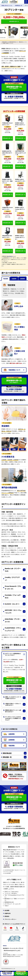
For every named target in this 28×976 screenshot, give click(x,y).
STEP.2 (17, 324)
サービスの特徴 (6, 423)
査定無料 (14, 77)
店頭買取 (11, 740)
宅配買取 (11, 745)
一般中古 (7, 127)
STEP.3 (17, 348)
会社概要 (6, 910)
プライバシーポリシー (10, 919)
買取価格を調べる (14, 21)
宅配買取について (14, 370)
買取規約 (6, 916)
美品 (20, 128)
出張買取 (11, 734)
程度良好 (7, 156)
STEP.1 (17, 303)
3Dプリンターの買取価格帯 (14, 14)
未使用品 (20, 241)
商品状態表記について (11, 256)
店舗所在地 (7, 913)
